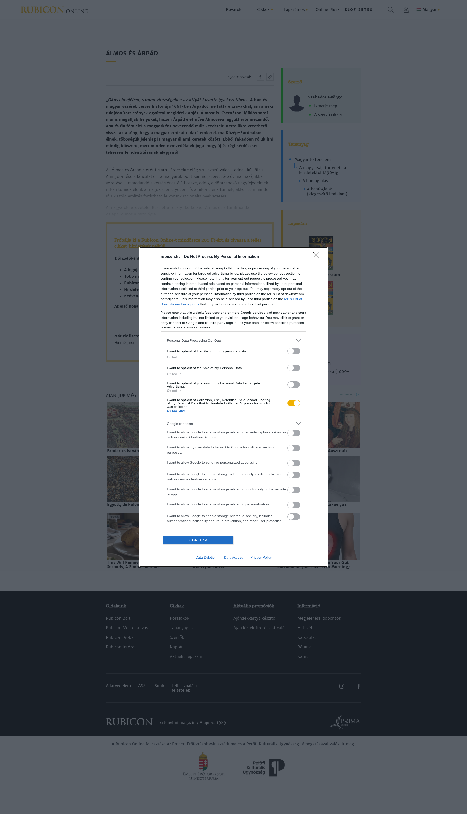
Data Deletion (206, 557)
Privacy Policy (261, 557)
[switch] (293, 351)
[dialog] (233, 407)
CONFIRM (198, 540)
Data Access (233, 557)
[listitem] (233, 340)
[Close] (317, 256)
